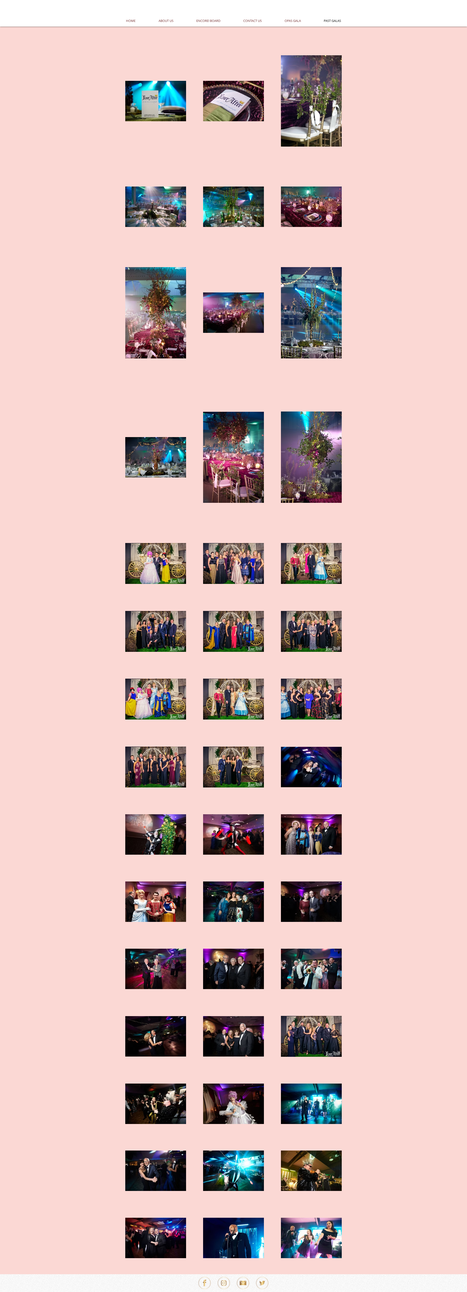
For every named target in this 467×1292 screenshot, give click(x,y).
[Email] (243, 1283)
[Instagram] (223, 1283)
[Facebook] (204, 1283)
